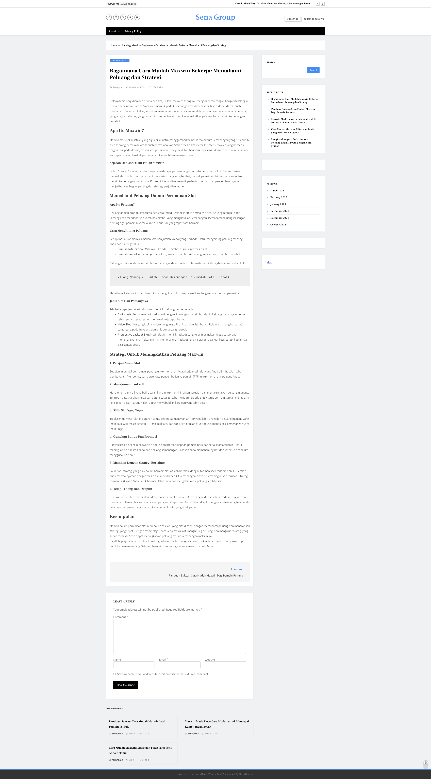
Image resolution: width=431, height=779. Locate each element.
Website (210, 659)
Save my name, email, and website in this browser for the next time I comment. (163, 674)
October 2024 (278, 224)
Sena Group (215, 17)
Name (118, 659)
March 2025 (277, 190)
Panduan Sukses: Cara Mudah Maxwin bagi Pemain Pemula (293, 110)
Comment (120, 617)
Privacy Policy (133, 31)
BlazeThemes (246, 774)
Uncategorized (119, 60)
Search (271, 62)
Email (163, 659)
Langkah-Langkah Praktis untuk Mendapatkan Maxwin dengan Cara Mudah (291, 143)
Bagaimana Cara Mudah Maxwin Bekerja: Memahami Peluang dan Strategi (295, 100)
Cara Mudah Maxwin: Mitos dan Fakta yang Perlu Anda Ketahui (292, 131)
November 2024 (279, 218)
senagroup (118, 87)
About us (114, 31)
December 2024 (279, 211)
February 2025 (278, 197)
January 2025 (278, 204)
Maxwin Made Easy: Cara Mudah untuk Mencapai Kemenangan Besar (272, 3)
